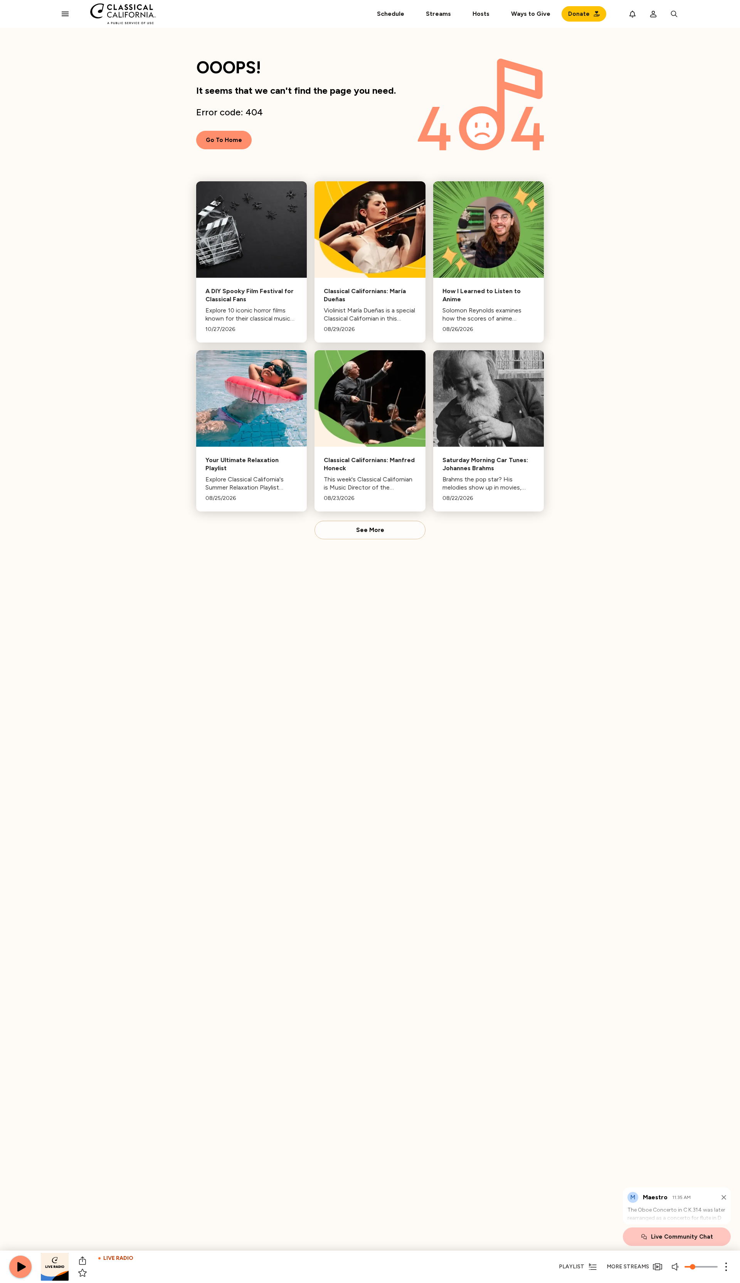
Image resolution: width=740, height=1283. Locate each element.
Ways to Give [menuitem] (530, 13)
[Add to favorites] (82, 1273)
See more (370, 530)
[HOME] (123, 14)
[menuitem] (438, 14)
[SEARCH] (674, 14)
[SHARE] (82, 1260)
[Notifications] (632, 14)
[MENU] (65, 14)
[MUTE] (676, 1266)
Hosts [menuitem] (481, 13)
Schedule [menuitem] (390, 13)
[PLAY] (20, 1267)
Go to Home (224, 140)
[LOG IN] (653, 14)
